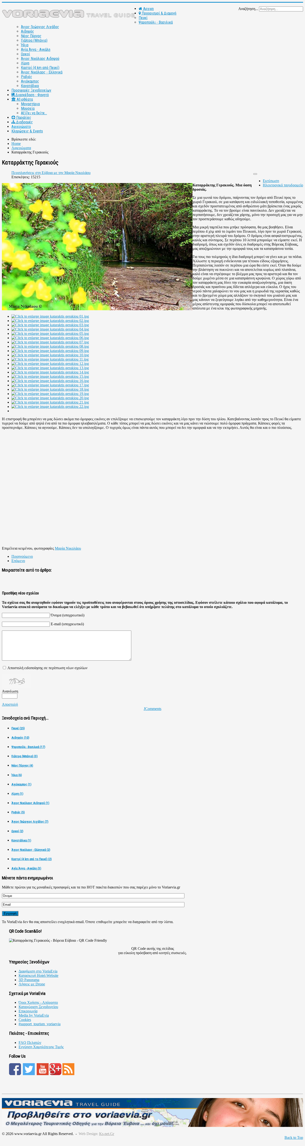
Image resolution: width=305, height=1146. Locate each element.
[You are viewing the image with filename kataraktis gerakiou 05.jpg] (50, 333)
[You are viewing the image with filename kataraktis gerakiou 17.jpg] (50, 385)
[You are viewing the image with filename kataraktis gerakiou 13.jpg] (50, 368)
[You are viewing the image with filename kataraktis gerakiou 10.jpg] (50, 355)
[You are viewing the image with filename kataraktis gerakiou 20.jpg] (50, 398)
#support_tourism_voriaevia (40, 1024)
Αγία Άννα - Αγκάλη (35, 49)
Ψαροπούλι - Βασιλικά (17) (28, 747)
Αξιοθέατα (24, 99)
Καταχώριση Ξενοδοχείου (38, 1007)
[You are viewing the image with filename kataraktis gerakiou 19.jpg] (50, 394)
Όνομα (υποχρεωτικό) (67, 615)
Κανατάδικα (30, 86)
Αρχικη (148, 8)
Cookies (25, 1020)
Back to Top (294, 1137)
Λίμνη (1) (17, 793)
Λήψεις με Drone (32, 984)
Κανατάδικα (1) (21, 840)
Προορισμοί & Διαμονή (158, 13)
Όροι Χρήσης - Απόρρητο (38, 1002)
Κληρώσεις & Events (27, 131)
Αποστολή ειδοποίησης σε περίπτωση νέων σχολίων (47, 668)
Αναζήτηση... (248, 9)
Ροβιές (26, 76)
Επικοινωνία (28, 1011)
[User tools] (255, 174)
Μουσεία (28, 108)
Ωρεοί (25, 54)
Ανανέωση (10, 691)
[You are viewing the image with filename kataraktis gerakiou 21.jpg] (50, 402)
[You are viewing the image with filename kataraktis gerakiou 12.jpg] (50, 364)
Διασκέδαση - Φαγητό (32, 95)
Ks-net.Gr (106, 1134)
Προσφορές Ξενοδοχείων (31, 90)
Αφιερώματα (21, 126)
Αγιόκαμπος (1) (21, 784)
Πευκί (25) (18, 728)
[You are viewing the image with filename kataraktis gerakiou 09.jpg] (50, 351)
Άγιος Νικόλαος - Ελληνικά (41, 72)
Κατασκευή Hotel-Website (38, 975)
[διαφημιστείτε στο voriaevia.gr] (152, 1126)
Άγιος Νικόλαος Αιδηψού (40, 58)
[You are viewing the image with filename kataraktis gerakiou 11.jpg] (50, 359)
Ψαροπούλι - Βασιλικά (156, 22)
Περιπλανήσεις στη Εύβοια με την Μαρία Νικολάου (51, 173)
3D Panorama (29, 980)
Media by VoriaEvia (34, 1015)
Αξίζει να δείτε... (34, 113)
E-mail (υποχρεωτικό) (67, 624)
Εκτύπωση (271, 181)
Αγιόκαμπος (30, 81)
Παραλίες (23, 117)
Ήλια (24, 45)
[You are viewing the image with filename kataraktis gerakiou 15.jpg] (50, 376)
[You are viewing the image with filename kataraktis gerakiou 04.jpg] (50, 329)
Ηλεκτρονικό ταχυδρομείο (283, 185)
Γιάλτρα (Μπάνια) (34, 40)
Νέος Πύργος (31, 36)
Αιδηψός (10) (20, 737)
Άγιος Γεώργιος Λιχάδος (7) (29, 821)
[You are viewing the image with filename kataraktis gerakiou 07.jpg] (50, 342)
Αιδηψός (27, 31)
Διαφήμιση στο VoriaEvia (38, 971)
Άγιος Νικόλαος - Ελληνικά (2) (30, 850)
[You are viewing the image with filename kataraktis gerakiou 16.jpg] (50, 381)
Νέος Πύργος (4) (22, 765)
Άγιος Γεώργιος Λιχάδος (40, 27)
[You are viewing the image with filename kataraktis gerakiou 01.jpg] (50, 316)
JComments (152, 709)
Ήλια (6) (16, 775)
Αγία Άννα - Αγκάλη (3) (26, 868)
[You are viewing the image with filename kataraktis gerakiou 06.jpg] (50, 338)
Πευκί (143, 18)
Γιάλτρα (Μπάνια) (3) (24, 756)
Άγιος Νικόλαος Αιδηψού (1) (30, 803)
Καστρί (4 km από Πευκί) (40, 67)
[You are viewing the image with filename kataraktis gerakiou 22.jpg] (50, 407)
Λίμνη (25, 63)
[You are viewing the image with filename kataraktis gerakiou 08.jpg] (50, 346)
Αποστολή (10, 704)
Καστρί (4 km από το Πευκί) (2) (31, 859)
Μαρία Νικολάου (68, 548)
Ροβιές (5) (18, 812)
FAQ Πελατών (30, 1043)
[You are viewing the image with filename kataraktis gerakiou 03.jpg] (50, 325)
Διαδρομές (24, 122)
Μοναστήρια (30, 104)
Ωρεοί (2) (17, 831)
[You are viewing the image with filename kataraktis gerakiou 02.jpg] (50, 321)
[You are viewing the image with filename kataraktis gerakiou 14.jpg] (50, 372)
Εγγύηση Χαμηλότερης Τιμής (41, 1047)
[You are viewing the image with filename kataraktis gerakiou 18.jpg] (50, 389)
